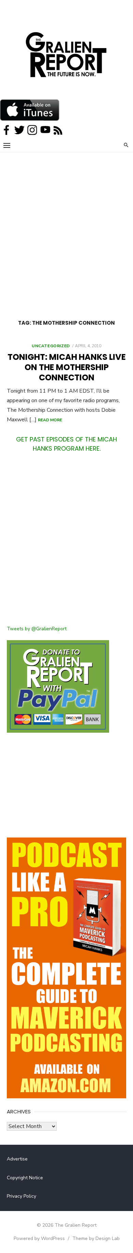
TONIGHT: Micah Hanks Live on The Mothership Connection (67, 367)
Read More (50, 420)
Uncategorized (51, 346)
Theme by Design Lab (96, 1238)
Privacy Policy (21, 1196)
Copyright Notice (25, 1177)
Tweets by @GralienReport (36, 628)
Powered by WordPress (39, 1238)
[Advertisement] (66, 222)
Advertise (17, 1159)
